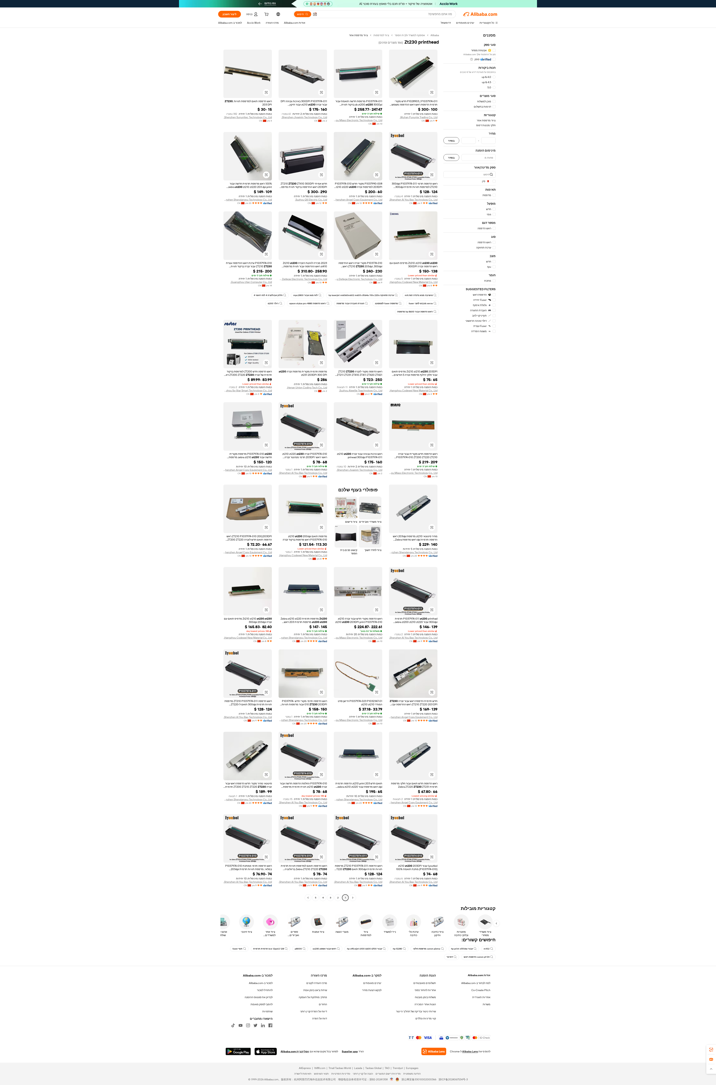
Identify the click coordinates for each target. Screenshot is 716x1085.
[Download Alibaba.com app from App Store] (266, 1051)
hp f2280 (397, 948)
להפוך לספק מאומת (262, 1004)
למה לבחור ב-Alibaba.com (475, 983)
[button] (315, 14)
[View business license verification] (391, 1079)
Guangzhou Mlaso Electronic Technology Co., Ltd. (358, 120)
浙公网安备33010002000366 (418, 1079)
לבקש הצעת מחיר (371, 990)
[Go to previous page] (352, 897)
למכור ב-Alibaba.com (261, 983)
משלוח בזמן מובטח (425, 997)
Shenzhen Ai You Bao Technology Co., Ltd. (413, 199)
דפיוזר (450, 957)
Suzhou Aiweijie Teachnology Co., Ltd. (360, 390)
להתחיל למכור (265, 990)
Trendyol (398, 1068)
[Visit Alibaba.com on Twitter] (255, 1025)
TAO (387, 1068)
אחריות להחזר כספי (425, 990)
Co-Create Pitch (480, 990)
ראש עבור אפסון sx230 (324, 948)
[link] (711, 1049)
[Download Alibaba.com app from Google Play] (238, 1051)
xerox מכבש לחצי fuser (421, 303)
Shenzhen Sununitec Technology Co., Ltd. (248, 117)
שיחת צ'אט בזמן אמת (315, 990)
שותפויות (267, 1011)
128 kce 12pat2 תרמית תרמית (268, 948)
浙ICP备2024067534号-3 (453, 1079)
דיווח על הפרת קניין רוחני (313, 1011)
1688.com (319, 1068)
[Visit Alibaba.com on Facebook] (270, 1025)
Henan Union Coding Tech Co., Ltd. (307, 387)
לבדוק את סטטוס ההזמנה (259, 997)
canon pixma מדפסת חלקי (426, 948)
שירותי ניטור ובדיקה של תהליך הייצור (416, 1011)
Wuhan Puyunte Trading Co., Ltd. (418, 117)
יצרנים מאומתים (372, 983)
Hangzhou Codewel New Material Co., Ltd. (413, 282)
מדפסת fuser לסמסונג (386, 303)
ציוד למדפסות (381, 35)
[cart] (266, 14)
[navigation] (469, 467)
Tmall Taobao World (340, 1068)
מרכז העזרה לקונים (316, 983)
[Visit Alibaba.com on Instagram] (248, 1025)
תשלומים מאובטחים (424, 983)
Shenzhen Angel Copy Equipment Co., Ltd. (358, 199)
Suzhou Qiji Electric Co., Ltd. (311, 199)
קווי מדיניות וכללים (425, 1018)
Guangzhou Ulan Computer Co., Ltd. (251, 282)
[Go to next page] (308, 897)
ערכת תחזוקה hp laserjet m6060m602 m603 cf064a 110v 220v (361, 295)
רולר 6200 (273, 303)
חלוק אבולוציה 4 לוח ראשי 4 (268, 295)
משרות (486, 1004)
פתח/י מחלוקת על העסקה (313, 997)
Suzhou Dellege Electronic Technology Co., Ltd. (303, 279)
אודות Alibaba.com (479, 975)
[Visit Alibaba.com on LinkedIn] (263, 1025)
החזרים (323, 1004)
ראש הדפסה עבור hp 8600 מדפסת (415, 311)
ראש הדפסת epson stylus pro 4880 (307, 303)
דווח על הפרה (319, 1018)
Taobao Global (373, 1068)
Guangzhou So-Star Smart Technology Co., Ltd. (247, 390)
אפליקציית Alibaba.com (295, 1051)
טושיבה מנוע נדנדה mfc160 (419, 295)
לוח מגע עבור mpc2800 (305, 295)
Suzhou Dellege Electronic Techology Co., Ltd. (358, 279)
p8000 (298, 948)
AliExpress (305, 1068)
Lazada (358, 1068)
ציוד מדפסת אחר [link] (358, 35)
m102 (486, 948)
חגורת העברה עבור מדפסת (350, 303)
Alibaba (435, 35)
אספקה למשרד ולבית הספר (410, 35)
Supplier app (350, 1051)
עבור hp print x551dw (462, 948)
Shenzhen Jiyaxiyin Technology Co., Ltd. (304, 117)
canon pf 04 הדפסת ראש (476, 957)
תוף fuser (237, 948)
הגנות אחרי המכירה (425, 1004)
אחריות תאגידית (481, 997)
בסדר (451, 140)
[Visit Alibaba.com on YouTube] (240, 1025)
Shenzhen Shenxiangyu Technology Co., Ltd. (247, 199)
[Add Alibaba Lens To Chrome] (433, 1051)
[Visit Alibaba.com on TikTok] (233, 1025)
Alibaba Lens (470, 1051)
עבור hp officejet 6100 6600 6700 (364, 948)
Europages (412, 1068)
